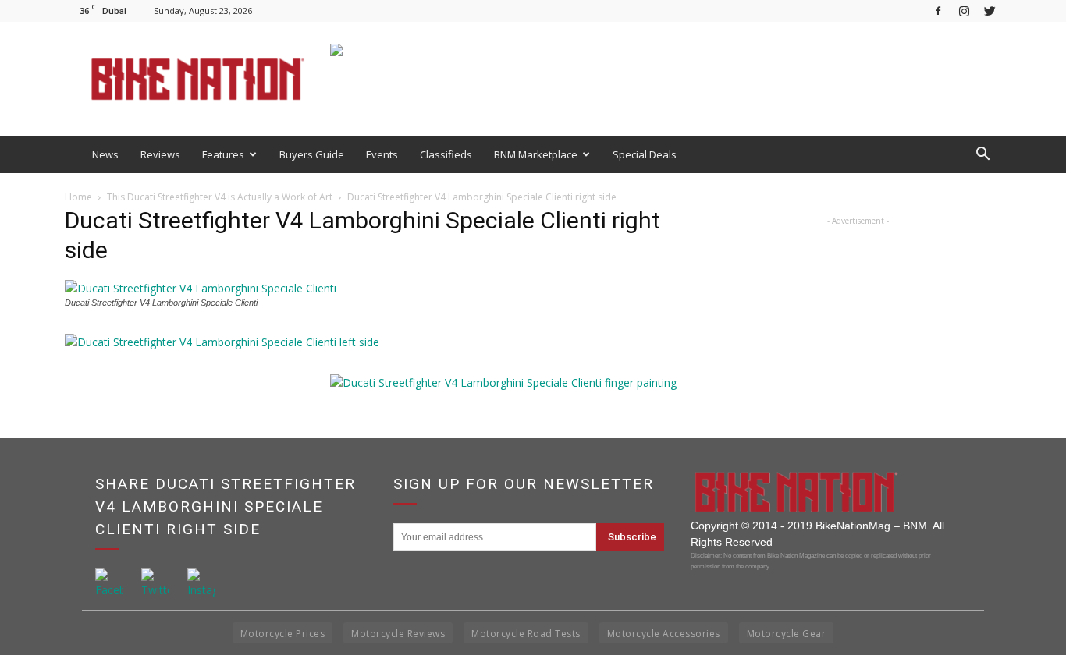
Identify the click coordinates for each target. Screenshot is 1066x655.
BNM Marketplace (535, 154)
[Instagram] (963, 10)
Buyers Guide (311, 154)
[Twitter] (989, 10)
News (105, 154)
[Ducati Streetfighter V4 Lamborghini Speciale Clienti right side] (200, 288)
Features (223, 154)
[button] (982, 154)
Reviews (160, 154)
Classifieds (446, 154)
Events (382, 154)
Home (78, 197)
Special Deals (645, 154)
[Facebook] (938, 10)
